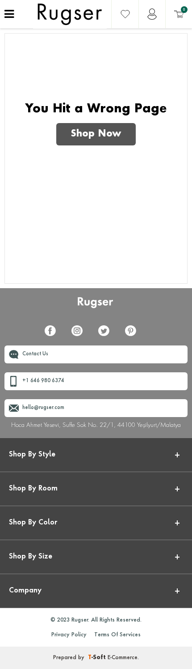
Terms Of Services (117, 635)
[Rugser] (96, 307)
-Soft (98, 657)
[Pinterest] (134, 336)
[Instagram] (80, 336)
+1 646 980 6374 (43, 381)
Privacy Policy (69, 635)
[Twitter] (107, 336)
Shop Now (96, 134)
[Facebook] (54, 336)
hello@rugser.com (43, 407)
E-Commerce (123, 657)
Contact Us (35, 354)
